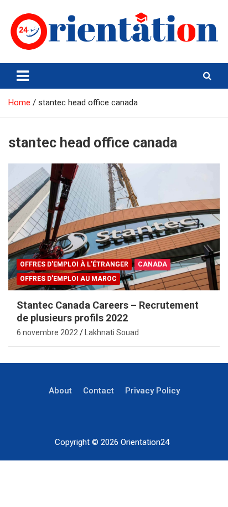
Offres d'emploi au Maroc (68, 279)
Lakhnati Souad (112, 332)
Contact (98, 391)
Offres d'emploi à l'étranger (74, 264)
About (60, 391)
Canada (152, 264)
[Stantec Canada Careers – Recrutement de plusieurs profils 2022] (114, 227)
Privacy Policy (152, 391)
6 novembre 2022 (47, 332)
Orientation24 (145, 442)
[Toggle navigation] (22, 76)
